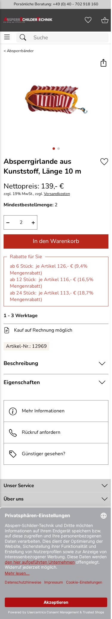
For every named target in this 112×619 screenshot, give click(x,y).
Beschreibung (21, 363)
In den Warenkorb (56, 241)
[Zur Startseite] (28, 20)
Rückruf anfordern (41, 432)
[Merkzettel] (88, 20)
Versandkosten (57, 194)
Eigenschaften (22, 382)
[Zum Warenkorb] (104, 20)
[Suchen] (24, 38)
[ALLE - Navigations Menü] (7, 37)
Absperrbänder (20, 51)
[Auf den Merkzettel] (104, 162)
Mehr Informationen (43, 411)
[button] (103, 63)
